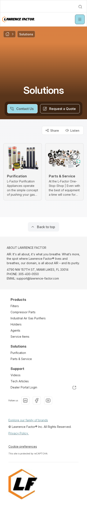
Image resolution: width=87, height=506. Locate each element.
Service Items (20, 336)
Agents (15, 330)
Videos (15, 375)
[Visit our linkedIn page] (25, 400)
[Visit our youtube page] (48, 400)
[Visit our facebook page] (37, 400)
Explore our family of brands (28, 420)
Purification (18, 353)
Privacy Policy (18, 433)
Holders (16, 324)
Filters (15, 306)
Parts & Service (21, 359)
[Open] (80, 19)
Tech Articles (20, 381)
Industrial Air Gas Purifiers (28, 318)
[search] (80, 7)
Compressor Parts (23, 312)
